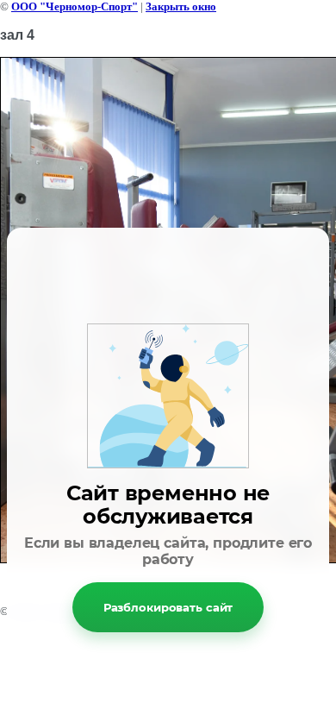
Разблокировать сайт (168, 607)
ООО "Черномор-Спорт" (74, 6)
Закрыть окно (181, 6)
